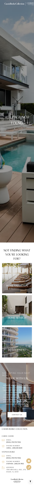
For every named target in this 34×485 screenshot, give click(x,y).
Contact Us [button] (17, 415)
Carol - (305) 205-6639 (14, 448)
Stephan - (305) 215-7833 (15, 463)
